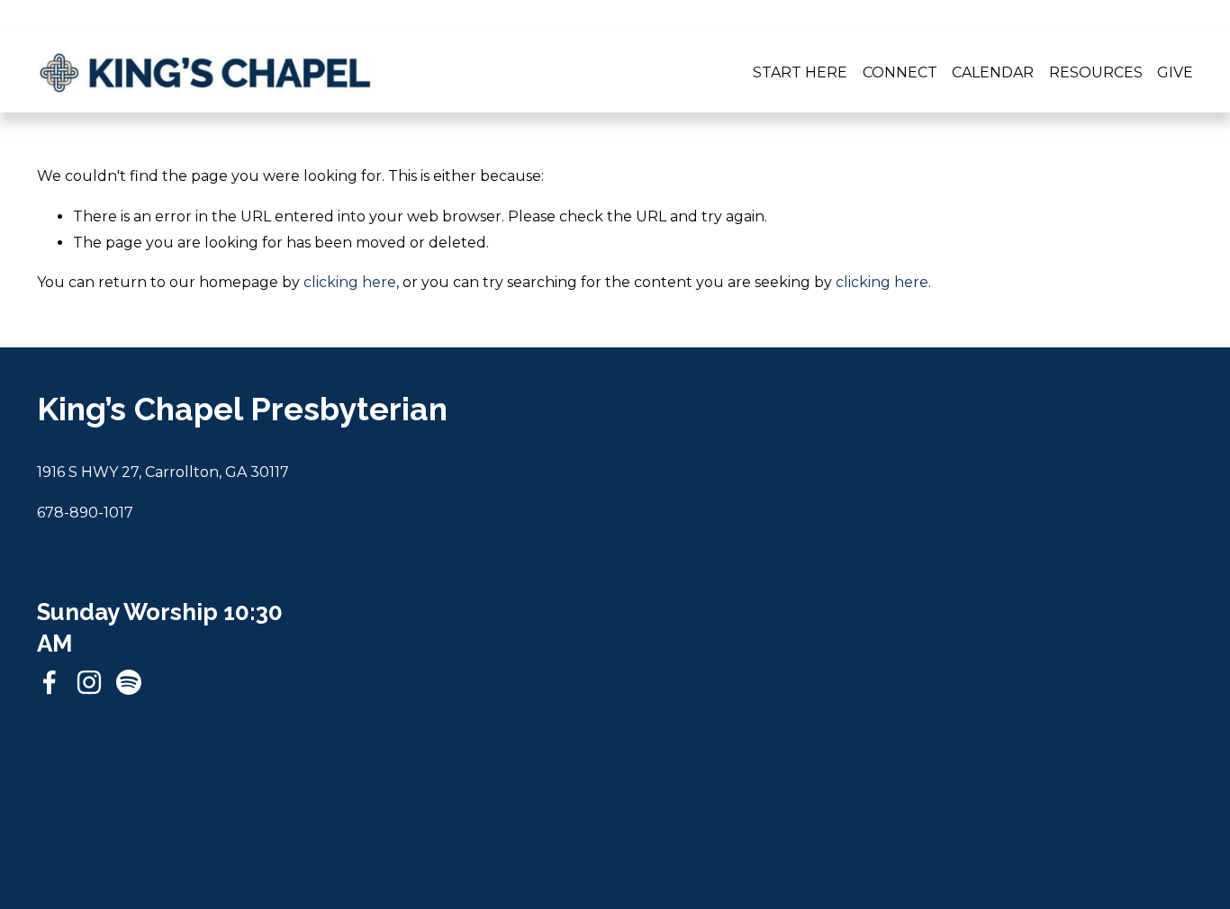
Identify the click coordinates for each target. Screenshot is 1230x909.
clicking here (349, 282)
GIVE (1175, 72)
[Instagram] (89, 682)
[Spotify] (128, 682)
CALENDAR (993, 72)
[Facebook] (49, 682)
